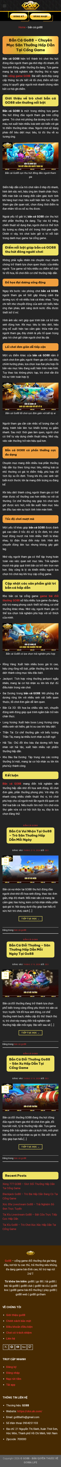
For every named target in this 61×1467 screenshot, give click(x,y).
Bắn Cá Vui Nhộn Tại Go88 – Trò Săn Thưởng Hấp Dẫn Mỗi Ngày (30, 835)
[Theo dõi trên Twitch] (30, 1347)
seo (47, 850)
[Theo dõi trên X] (5, 1347)
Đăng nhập (13, 1372)
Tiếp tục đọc (30, 919)
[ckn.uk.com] (30, 6)
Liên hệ (10, 1338)
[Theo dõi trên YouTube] (18, 1347)
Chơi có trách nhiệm (19, 1332)
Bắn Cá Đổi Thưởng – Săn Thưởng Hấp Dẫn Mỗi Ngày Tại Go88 (29, 949)
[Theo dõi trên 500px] (24, 1347)
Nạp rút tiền (13, 1378)
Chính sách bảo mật (18, 1321)
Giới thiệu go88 (15, 1315)
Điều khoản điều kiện (19, 1326)
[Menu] (5, 6)
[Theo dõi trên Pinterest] (12, 1347)
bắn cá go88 (30, 825)
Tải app (10, 1384)
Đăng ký (11, 1367)
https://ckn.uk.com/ (29, 1411)
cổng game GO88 (19, 76)
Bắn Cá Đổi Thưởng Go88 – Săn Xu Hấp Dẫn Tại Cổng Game (29, 1063)
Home (22, 27)
